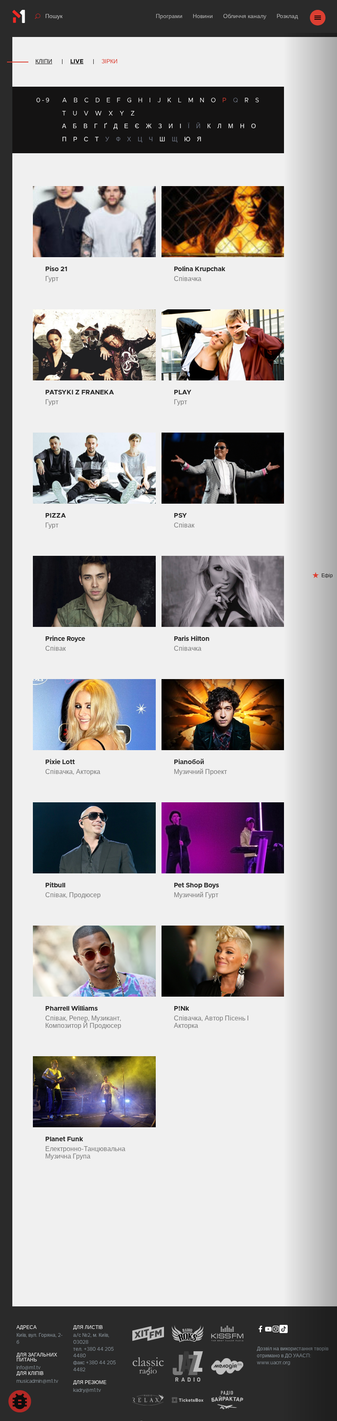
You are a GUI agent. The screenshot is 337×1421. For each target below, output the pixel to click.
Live (76, 61)
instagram (275, 1329)
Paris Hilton (192, 639)
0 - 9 (42, 100)
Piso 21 (56, 269)
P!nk (181, 1008)
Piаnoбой (189, 762)
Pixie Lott (60, 762)
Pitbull (55, 885)
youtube (268, 1329)
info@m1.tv (28, 1367)
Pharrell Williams (71, 1008)
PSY (180, 515)
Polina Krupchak (199, 269)
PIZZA (55, 515)
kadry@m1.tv (87, 1390)
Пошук (53, 16)
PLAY (183, 392)
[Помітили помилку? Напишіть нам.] (19, 1401)
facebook (260, 1329)
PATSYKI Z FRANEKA (79, 392)
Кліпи (43, 61)
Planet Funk (64, 1139)
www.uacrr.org (273, 1362)
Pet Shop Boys (196, 885)
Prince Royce (65, 639)
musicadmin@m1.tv (37, 1381)
